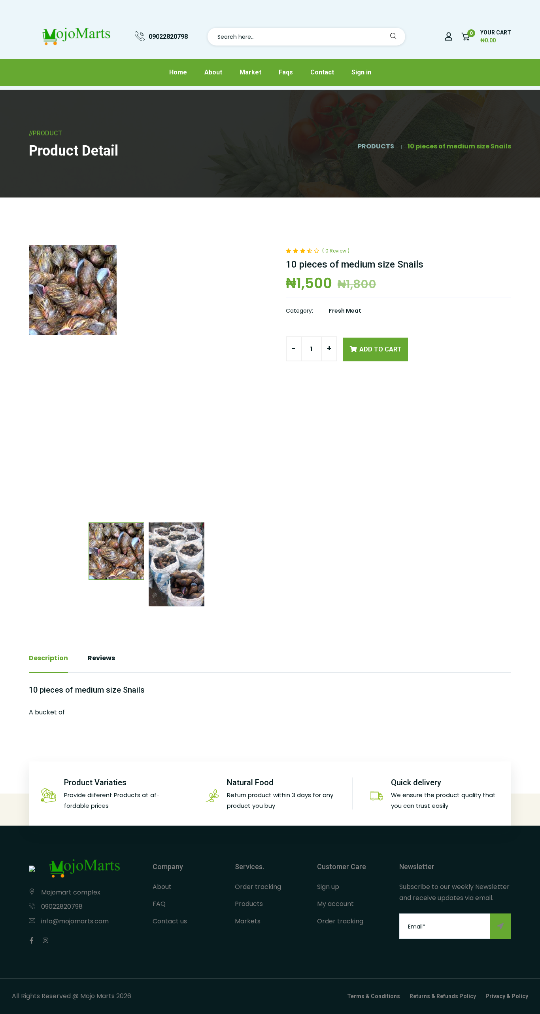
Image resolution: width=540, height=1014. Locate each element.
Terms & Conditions (373, 996)
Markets (248, 921)
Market (250, 72)
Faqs (286, 72)
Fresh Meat (345, 311)
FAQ (159, 903)
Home (178, 72)
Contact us (170, 921)
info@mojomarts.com (75, 921)
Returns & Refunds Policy (443, 996)
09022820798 (168, 36)
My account (335, 903)
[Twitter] (45, 940)
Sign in (361, 72)
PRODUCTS (376, 146)
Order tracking (258, 886)
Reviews (101, 658)
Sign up (328, 886)
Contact (322, 72)
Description (48, 658)
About (213, 72)
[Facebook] (31, 940)
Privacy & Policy (506, 996)
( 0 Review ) (335, 250)
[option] (146, 290)
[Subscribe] (500, 926)
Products (249, 903)
